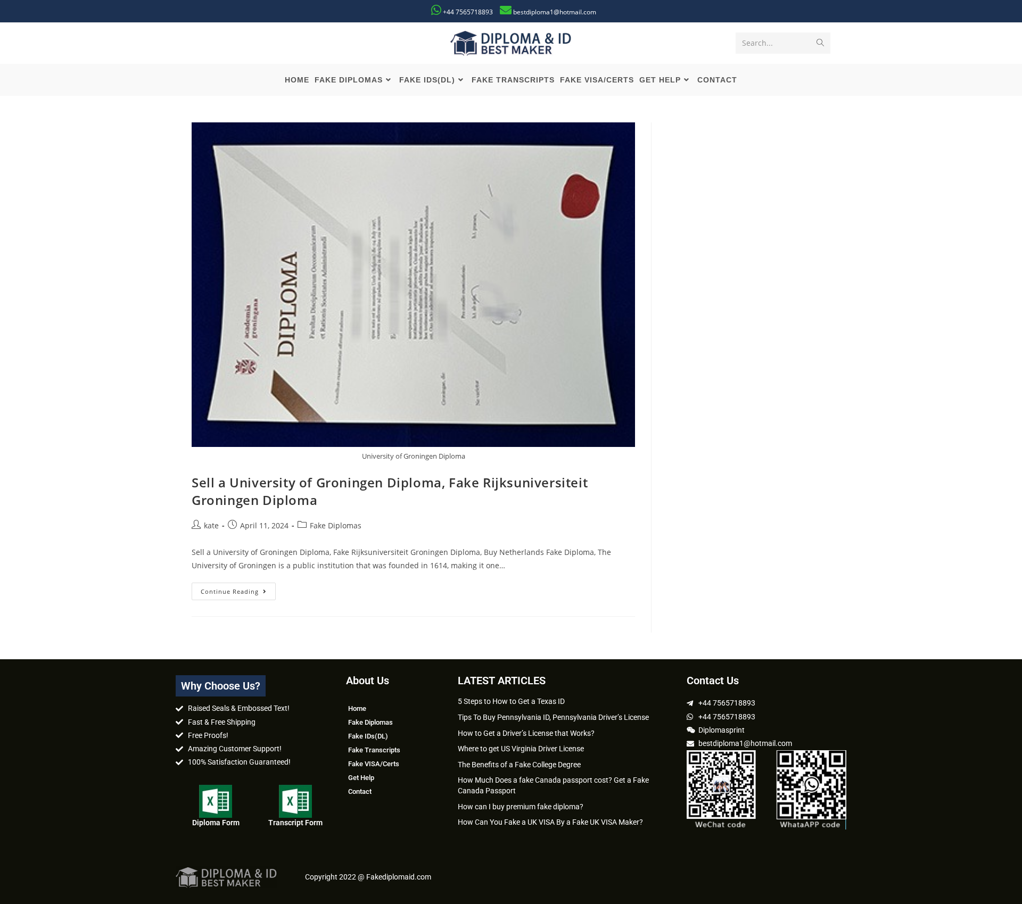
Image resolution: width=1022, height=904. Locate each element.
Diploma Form (216, 822)
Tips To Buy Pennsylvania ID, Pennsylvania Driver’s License (553, 717)
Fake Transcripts (374, 750)
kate (211, 525)
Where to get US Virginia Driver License (521, 748)
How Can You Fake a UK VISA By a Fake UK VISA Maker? (550, 822)
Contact (360, 791)
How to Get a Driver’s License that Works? (526, 733)
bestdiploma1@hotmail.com (554, 11)
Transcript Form (295, 822)
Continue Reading (238, 589)
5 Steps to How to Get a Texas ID (511, 701)
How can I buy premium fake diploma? (520, 806)
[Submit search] (820, 43)
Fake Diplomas (335, 525)
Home (357, 708)
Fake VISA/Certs (373, 764)
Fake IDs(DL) (368, 736)
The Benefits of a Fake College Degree (519, 764)
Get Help (361, 778)
